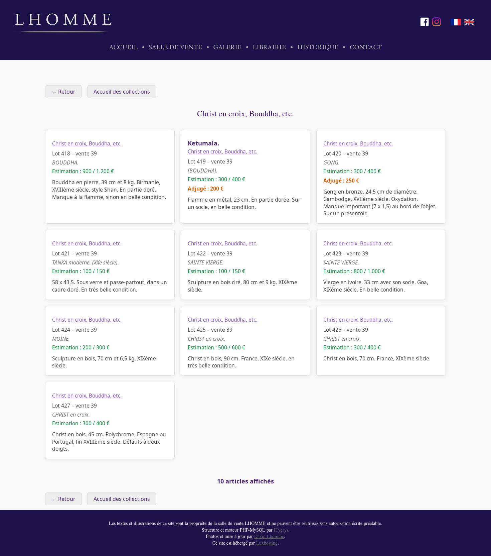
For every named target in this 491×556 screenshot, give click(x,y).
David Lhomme (269, 536)
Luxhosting (267, 543)
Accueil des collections (122, 91)
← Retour (63, 91)
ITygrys (281, 530)
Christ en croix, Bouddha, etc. (87, 143)
